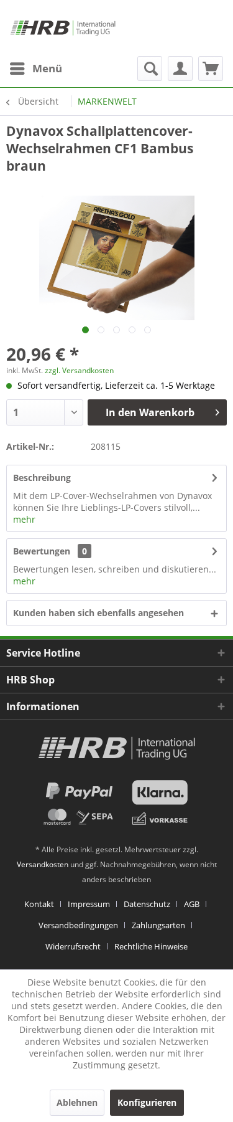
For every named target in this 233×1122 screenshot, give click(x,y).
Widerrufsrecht (73, 946)
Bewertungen (41, 551)
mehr (24, 519)
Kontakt (39, 904)
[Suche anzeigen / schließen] (149, 68)
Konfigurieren (146, 1102)
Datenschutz (147, 904)
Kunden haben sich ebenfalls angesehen (98, 613)
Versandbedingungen (78, 925)
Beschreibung (42, 477)
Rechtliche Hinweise (151, 946)
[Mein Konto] (180, 68)
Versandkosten (42, 864)
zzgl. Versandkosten (79, 370)
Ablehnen (77, 1102)
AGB (191, 904)
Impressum (89, 904)
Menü (47, 68)
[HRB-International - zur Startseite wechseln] (63, 28)
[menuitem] (35, 68)
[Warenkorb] (210, 68)
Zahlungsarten (158, 925)
